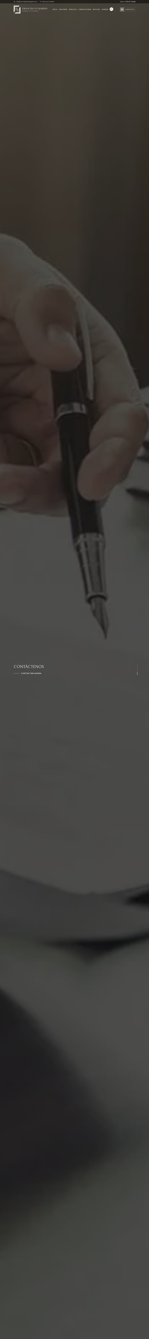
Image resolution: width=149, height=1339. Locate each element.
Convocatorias (84, 9)
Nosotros (63, 9)
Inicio (55, 9)
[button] (111, 10)
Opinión (105, 9)
